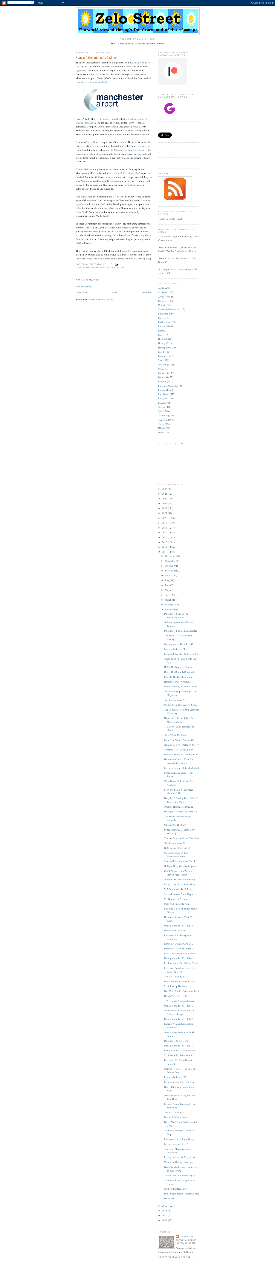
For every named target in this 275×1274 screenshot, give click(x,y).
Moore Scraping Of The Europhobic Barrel (176, 854)
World (161, 432)
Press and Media (166, 385)
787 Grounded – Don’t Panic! (178, 889)
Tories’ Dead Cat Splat (175, 735)
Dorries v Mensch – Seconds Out (180, 754)
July (167, 580)
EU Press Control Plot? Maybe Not (181, 768)
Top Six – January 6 (174, 1112)
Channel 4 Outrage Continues (179, 1162)
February (170, 604)
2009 (165, 1220)
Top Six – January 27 (174, 700)
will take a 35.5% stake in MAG (124, 173)
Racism (162, 390)
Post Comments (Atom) (101, 299)
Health (161, 339)
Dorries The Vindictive (175, 1117)
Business (162, 301)
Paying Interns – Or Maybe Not (179, 1157)
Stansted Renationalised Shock (179, 861)
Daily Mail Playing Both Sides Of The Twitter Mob (181, 799)
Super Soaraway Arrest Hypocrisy (181, 894)
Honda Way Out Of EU (175, 996)
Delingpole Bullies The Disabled (180, 630)
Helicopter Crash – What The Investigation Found (178, 761)
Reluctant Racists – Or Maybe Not (181, 653)
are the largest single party (133, 150)
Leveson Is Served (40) (175, 649)
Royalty (162, 402)
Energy (161, 318)
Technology (164, 415)
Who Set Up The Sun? (175, 824)
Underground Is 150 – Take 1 (178, 1045)
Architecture (164, 296)
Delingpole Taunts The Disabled (180, 811)
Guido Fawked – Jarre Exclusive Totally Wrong (180, 1168)
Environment (164, 322)
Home (114, 292)
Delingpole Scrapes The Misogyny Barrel (176, 615)
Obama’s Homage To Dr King (178, 806)
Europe (161, 326)
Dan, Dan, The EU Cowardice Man (181, 991)
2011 (165, 1210)
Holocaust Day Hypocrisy (177, 681)
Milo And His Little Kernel (177, 903)
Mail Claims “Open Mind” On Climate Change (179, 1012)
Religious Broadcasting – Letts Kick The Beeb (179, 969)
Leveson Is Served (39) (175, 1077)
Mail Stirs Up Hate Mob (176, 986)
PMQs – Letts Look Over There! (180, 884)
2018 (165, 527)
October (169, 565)
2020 (165, 518)
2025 (165, 493)
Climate (162, 305)
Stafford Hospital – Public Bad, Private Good (179, 1070)
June (167, 585)
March (168, 599)
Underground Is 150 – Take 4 (178, 958)
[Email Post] (116, 264)
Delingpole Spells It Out (176, 1040)
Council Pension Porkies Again (180, 1175)
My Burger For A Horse (176, 899)
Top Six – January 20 (174, 843)
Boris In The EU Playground (178, 676)
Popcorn (162, 381)
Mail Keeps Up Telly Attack (178, 1055)
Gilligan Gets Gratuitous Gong (179, 879)
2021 (165, 513)
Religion (162, 398)
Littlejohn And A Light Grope (179, 1139)
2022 (165, 508)
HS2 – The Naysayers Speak (178, 667)
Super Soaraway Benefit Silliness (180, 686)
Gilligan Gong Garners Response (180, 866)
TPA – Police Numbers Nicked (179, 1000)
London (104, 268)
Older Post (147, 292)
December (170, 556)
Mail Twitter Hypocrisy (176, 1188)
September (170, 570)
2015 (165, 542)
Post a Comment (84, 286)
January (169, 609)
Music (161, 368)
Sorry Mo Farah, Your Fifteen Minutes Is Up (178, 791)
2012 (165, 1205)
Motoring (163, 364)
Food (160, 335)
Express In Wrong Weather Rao (179, 740)
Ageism (162, 288)
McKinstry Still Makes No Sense (180, 704)
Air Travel (92, 268)
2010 (165, 1215)
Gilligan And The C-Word (177, 848)
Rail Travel (163, 394)
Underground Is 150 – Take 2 (178, 1019)
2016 (165, 537)
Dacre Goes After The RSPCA (179, 948)
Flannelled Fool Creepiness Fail (180, 1050)
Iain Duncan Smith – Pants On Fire (181, 1193)
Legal (161, 351)
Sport (161, 411)
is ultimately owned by (108, 119)
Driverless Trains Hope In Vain (179, 981)
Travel (161, 424)
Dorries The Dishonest (175, 930)
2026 (165, 488)
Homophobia (164, 347)
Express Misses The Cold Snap (179, 1082)
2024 (165, 498)
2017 (165, 532)
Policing (162, 373)
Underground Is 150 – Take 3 (178, 1005)
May (167, 590)
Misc (160, 360)
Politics (162, 377)
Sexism (161, 407)
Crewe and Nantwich (168, 309)
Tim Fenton (186, 1236)
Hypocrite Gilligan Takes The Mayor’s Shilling (179, 719)
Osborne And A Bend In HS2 (178, 644)
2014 (165, 547)
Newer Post (81, 292)
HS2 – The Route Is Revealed (179, 672)
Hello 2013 (169, 1198)
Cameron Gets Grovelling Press (179, 749)
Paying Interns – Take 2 (176, 1144)
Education (163, 313)
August (169, 575)
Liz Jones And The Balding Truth (181, 963)
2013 (165, 552)
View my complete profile (174, 1257)
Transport (117, 268)
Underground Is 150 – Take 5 (178, 925)
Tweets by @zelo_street (170, 218)
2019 (165, 522)
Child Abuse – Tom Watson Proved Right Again (178, 872)
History (162, 343)
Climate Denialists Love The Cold (181, 838)
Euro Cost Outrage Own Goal (178, 943)
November (170, 561)
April (168, 594)
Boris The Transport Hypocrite (179, 953)
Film (160, 330)
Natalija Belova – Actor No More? (181, 744)
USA (160, 428)
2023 (165, 503)
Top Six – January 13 (174, 976)
